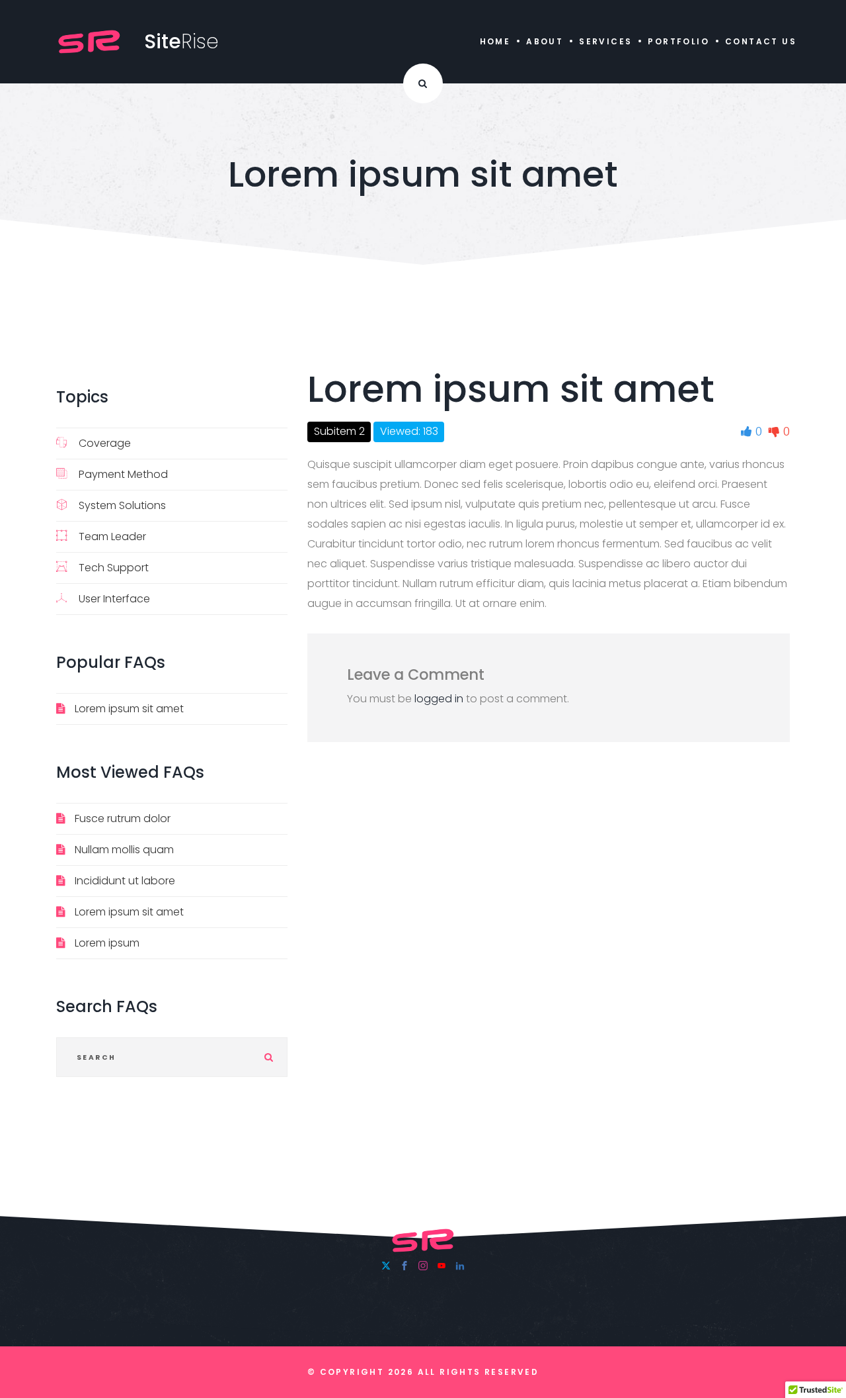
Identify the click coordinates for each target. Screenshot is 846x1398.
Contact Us (760, 41)
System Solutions (122, 505)
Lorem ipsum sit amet (129, 708)
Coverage (105, 443)
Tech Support (114, 567)
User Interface (114, 598)
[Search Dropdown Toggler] (423, 83)
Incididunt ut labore (125, 880)
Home (495, 41)
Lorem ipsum (107, 943)
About (544, 41)
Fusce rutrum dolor (123, 818)
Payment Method (123, 474)
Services (605, 41)
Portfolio (678, 41)
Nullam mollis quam (124, 849)
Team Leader (112, 536)
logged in (438, 698)
